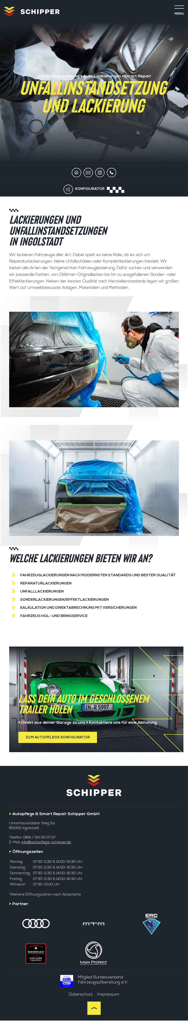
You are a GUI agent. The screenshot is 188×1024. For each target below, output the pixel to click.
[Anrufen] (111, 173)
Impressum (108, 994)
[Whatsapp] (76, 173)
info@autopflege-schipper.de (46, 842)
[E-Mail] (88, 173)
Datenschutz (81, 994)
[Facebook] (100, 173)
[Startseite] (9, 12)
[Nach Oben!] (94, 1013)
